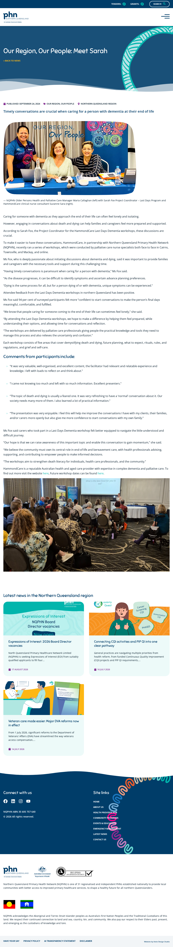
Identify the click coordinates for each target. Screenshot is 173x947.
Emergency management (107, 828)
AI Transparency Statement (60, 941)
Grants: (134, 4)
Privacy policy (31, 941)
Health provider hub (105, 812)
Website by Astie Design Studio (157, 942)
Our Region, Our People (60, 103)
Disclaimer (86, 941)
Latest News (100, 834)
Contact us (99, 839)
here (46, 473)
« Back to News (11, 60)
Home (96, 801)
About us (98, 807)
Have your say (11, 941)
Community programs (105, 817)
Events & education (104, 823)
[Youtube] (28, 801)
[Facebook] (5, 801)
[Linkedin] (13, 801)
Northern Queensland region (98, 103)
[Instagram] (21, 801)
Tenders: (116, 4)
